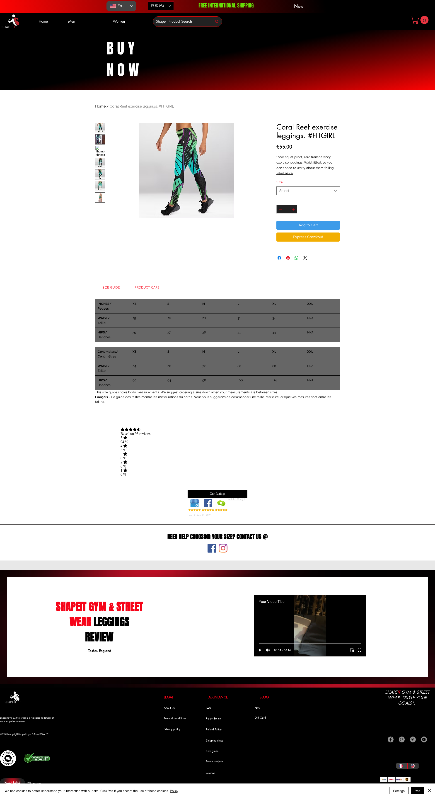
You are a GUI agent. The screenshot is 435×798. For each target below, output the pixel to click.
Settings (399, 790)
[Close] (429, 790)
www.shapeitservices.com (13, 721)
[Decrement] (280, 209)
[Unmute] (268, 650)
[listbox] (161, 5)
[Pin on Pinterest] (288, 258)
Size (280, 182)
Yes (417, 790)
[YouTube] (424, 739)
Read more (284, 173)
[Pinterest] (413, 739)
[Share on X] (305, 258)
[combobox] (308, 190)
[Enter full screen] (359, 650)
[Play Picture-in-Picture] (352, 650)
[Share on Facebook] (279, 258)
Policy (174, 790)
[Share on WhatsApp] (296, 258)
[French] (401, 766)
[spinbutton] (287, 209)
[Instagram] (223, 548)
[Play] (260, 650)
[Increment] (294, 209)
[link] (111, 287)
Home (100, 106)
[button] (420, 20)
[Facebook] (212, 548)
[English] (413, 766)
